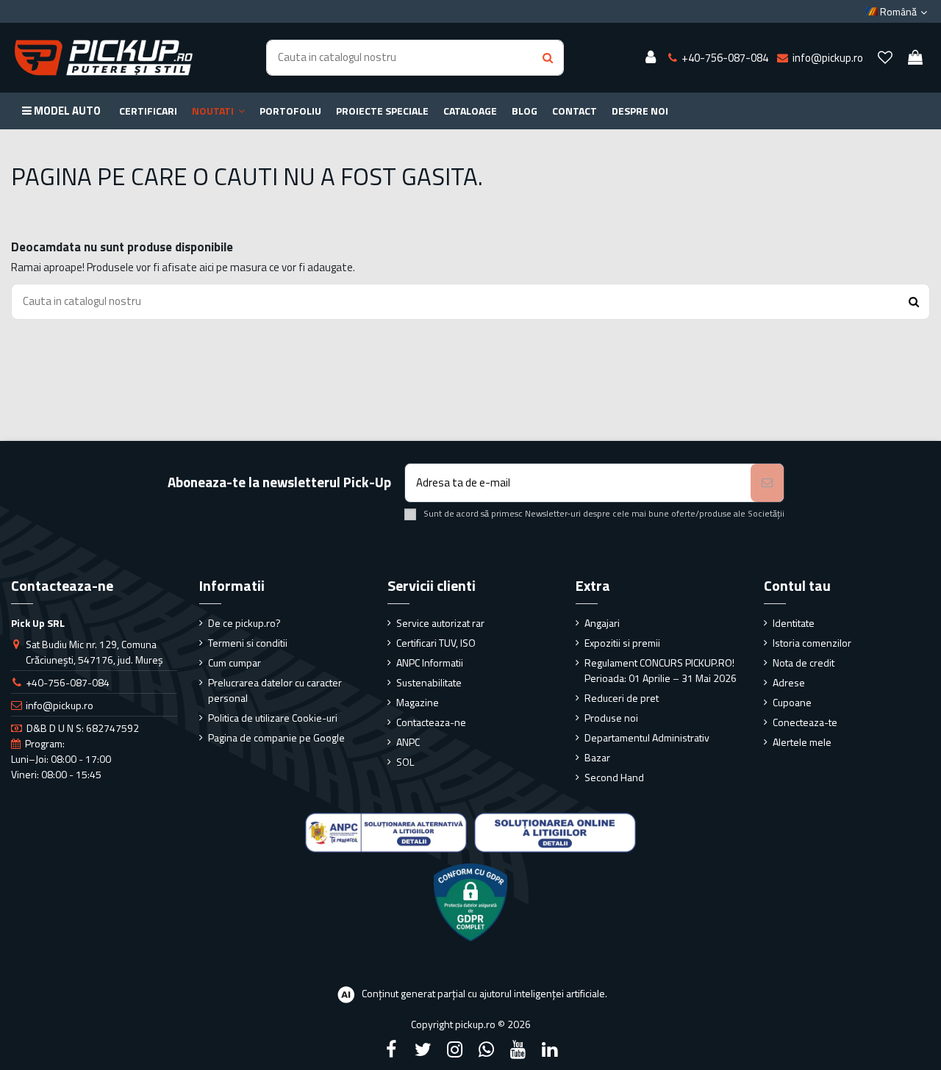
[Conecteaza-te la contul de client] (650, 58)
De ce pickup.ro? (244, 623)
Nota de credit (803, 662)
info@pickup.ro (59, 705)
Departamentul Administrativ (646, 737)
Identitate (794, 623)
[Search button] (548, 58)
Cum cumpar (234, 662)
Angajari (602, 623)
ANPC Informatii (429, 662)
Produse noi (611, 717)
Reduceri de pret (621, 697)
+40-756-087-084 (68, 682)
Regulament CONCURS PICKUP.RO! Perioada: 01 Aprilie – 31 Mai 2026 (660, 670)
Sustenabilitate (429, 682)
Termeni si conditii (247, 642)
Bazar (597, 757)
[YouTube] (518, 1049)
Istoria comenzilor (812, 642)
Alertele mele (802, 742)
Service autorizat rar (440, 623)
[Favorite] (885, 58)
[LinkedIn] (550, 1049)
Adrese (789, 682)
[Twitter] (422, 1049)
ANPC (408, 742)
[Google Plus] (486, 1049)
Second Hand (614, 777)
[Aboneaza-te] (767, 483)
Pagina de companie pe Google (276, 737)
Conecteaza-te (805, 722)
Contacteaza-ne (431, 722)
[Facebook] (391, 1049)
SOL (405, 761)
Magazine (417, 702)
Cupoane (792, 702)
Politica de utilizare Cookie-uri (272, 717)
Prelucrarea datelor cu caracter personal (275, 690)
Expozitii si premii (622, 642)
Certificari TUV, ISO (436, 642)
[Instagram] (454, 1049)
